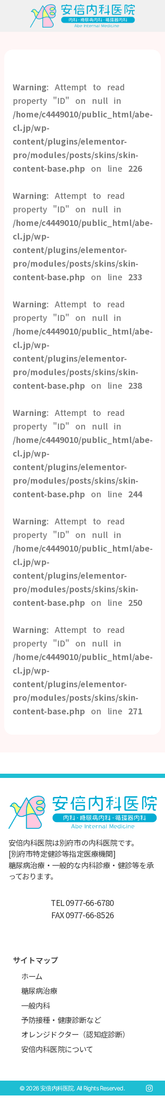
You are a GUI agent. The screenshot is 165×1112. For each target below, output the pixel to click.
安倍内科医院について (57, 1049)
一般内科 (35, 1005)
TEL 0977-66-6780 (82, 903)
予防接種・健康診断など (61, 1019)
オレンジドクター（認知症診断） (75, 1034)
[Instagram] (149, 1088)
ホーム (32, 976)
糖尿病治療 (39, 990)
